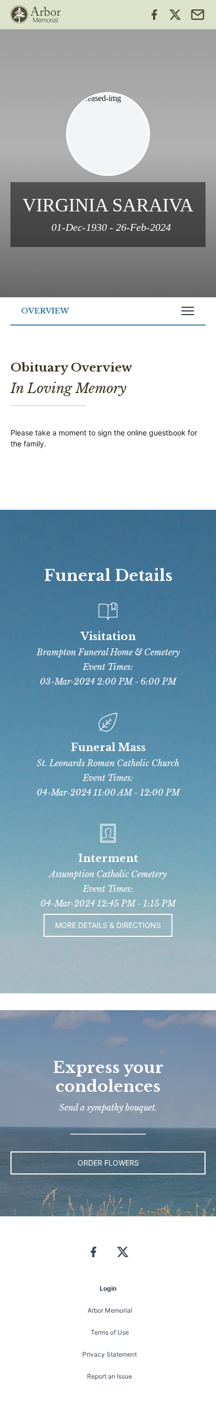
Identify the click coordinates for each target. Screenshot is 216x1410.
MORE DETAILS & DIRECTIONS (108, 925)
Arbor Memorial (110, 1310)
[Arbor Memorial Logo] (35, 15)
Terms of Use (110, 1332)
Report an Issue (109, 1376)
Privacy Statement (109, 1354)
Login (108, 1288)
